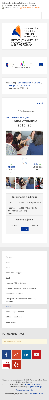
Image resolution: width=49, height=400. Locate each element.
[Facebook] (6, 354)
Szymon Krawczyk (35, 387)
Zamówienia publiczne (14, 293)
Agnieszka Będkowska (33, 384)
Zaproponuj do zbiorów (15, 312)
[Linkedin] (26, 354)
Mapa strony (11, 322)
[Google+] (16, 354)
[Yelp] (16, 364)
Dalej (36, 164)
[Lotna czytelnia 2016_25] (25, 155)
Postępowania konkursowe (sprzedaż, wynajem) (21, 300)
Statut (8, 262)
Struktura (9, 257)
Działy (8, 278)
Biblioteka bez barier (31, 8)
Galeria (9, 306)
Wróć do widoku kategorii (17, 117)
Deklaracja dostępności (24, 390)
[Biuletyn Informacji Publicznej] (6, 364)
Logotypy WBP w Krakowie (16, 283)
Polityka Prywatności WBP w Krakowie (21, 288)
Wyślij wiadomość (11, 8)
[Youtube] (36, 354)
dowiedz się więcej (36, 394)
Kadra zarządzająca (14, 273)
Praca (8, 268)
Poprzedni (11, 167)
